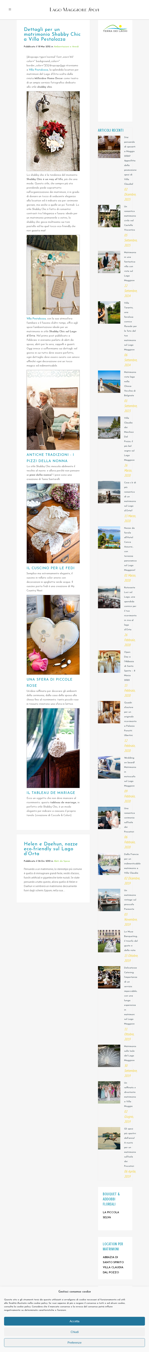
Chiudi (75, 1332)
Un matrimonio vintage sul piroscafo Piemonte (130, 899)
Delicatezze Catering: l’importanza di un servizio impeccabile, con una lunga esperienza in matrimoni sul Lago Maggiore (130, 996)
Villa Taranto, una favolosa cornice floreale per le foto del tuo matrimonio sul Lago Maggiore (130, 326)
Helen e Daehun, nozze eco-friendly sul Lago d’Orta (51, 849)
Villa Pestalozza (38, 70)
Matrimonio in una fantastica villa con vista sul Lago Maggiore (130, 266)
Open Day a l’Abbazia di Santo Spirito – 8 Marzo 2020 (129, 666)
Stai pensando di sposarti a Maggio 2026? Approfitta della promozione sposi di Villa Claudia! (130, 160)
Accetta (74, 1321)
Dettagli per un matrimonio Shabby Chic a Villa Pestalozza (52, 34)
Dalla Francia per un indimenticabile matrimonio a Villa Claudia (132, 863)
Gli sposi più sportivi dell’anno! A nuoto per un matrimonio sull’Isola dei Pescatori (130, 1147)
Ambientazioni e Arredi (66, 46)
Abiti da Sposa (62, 861)
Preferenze (74, 1342)
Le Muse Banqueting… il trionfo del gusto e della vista (131, 941)
